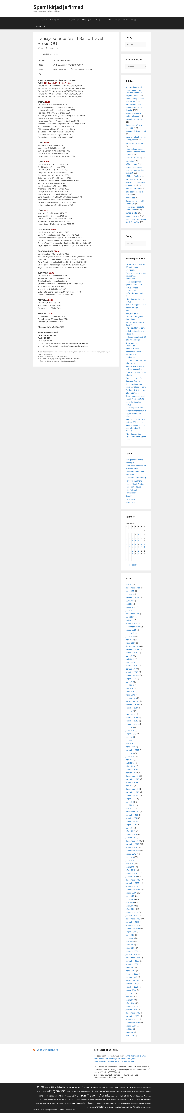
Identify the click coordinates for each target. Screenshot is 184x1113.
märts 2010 (130, 870)
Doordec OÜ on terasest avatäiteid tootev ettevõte (58, 361)
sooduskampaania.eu (99, 1104)
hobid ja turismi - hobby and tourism (87, 352)
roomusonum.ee (135, 1099)
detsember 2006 (133, 980)
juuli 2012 (130, 802)
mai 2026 (130, 584)
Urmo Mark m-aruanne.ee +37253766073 (132, 346)
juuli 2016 (130, 727)
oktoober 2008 (132, 925)
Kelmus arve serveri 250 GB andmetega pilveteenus (136, 267)
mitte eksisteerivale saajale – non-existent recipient (135, 170)
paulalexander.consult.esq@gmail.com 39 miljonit (136, 413)
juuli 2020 (130, 633)
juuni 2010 (130, 860)
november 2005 (132, 1016)
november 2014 (132, 750)
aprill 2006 (130, 1000)
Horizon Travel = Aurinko (92, 1095)
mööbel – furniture (133, 176)
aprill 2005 (130, 1032)
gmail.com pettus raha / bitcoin (52, 1096)
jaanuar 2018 (131, 698)
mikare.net (93, 1099)
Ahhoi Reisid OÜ (58, 1087)
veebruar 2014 (132, 769)
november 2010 (132, 844)
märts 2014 (130, 766)
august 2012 (131, 799)
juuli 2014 (130, 753)
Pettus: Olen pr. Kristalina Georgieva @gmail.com (134, 316)
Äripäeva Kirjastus (146, 1107)
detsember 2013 (133, 776)
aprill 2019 (130, 659)
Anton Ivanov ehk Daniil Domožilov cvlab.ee (116, 1087)
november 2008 (132, 922)
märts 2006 (131, 1003)
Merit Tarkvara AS (76, 1100)
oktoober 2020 (132, 623)
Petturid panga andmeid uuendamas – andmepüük (136, 276)
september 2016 (133, 724)
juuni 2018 (130, 685)
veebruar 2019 (132, 666)
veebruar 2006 (132, 1006)
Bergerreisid (57, 1091)
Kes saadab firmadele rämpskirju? (48, 20)
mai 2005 (130, 1029)
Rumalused (130, 198)
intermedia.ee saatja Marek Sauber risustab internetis (135, 152)
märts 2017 (130, 714)
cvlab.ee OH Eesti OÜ (84, 1091)
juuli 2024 (130, 591)
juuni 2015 (130, 740)
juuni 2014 (130, 757)
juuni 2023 (130, 601)
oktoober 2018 (132, 672)
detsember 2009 (133, 880)
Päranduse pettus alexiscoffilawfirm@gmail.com (136, 437)
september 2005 (133, 1023)
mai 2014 (129, 760)
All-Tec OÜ (79, 1087)
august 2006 (131, 990)
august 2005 (131, 1026)
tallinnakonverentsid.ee (133, 1103)
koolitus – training (133, 158)
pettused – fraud (133, 188)
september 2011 (132, 821)
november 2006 (132, 984)
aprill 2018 (130, 692)
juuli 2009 (130, 896)
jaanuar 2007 (131, 977)
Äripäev (136, 1107)
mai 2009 (130, 902)
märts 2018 (130, 695)
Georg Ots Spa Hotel (145, 1091)
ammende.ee (89, 1087)
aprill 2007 (130, 967)
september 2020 (133, 627)
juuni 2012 (130, 805)
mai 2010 (129, 864)
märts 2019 (130, 662)
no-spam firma (132, 179)
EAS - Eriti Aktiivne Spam (118, 1091)
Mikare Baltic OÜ (103, 1100)
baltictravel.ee (62, 356)
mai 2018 (129, 688)
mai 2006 (130, 997)
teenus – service (132, 216)
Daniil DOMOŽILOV (102, 1091)
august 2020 (131, 630)
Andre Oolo (98, 1087)
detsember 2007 (133, 958)
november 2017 (132, 705)
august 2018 (131, 679)
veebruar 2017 (132, 718)
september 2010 (133, 851)
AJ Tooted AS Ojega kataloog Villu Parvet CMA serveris (60, 359)
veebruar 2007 (132, 974)
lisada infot (130, 161)
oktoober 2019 (132, 653)
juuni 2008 (130, 938)
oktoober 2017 (132, 708)
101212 (40, 1087)
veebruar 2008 (132, 951)
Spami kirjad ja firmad (58, 7)
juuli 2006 (130, 993)
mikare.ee (86, 1099)
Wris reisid (108, 1107)
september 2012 (132, 795)
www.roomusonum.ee (122, 1107)
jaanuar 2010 (131, 877)
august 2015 (131, 734)
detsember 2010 (133, 841)
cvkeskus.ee (71, 1091)
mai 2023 (130, 604)
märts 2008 (131, 948)
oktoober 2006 (132, 987)
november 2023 (132, 597)
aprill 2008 (130, 945)
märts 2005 (131, 1036)
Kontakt (98, 20)
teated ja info (131, 213)
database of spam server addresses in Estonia (56, 352)
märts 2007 (131, 971)
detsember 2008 (133, 919)
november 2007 (132, 961)
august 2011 (131, 825)
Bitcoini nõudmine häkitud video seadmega (133, 354)
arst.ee (140, 1087)
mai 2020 (130, 640)
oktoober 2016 (132, 721)
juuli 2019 (130, 656)
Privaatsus (131, 499)
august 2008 (131, 932)
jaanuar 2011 (131, 838)
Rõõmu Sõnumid (50, 1103)
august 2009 (131, 893)
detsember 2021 (133, 614)
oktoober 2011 (132, 818)
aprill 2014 (130, 763)
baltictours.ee (147, 1087)
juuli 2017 (130, 711)
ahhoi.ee (47, 1087)
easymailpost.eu (132, 1091)
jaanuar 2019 (131, 669)
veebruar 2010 (132, 873)
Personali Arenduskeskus (118, 1099)
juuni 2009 (130, 899)
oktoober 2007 (132, 964)
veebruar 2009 (132, 912)
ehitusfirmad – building (135, 119)
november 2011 (132, 815)
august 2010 (131, 854)
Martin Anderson (60, 1099)
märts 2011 (130, 831)
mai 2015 (129, 744)
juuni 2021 (130, 617)
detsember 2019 (133, 646)
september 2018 (132, 675)
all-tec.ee (70, 1087)
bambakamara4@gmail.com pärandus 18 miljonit (136, 428)
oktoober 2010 (132, 847)
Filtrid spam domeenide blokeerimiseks (123, 20)
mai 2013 (129, 786)
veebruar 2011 (132, 834)
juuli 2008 (130, 935)
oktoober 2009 (132, 886)
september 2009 (133, 890)
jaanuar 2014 (131, 773)
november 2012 (132, 792)
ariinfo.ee (135, 1087)
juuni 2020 (130, 636)
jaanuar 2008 (131, 954)
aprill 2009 (130, 906)
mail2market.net (128, 1095)
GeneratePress (70, 1110)
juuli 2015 (130, 737)
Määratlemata (131, 164)
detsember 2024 (133, 588)
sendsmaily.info (80, 1103)
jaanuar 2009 (131, 915)
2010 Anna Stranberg (136, 478)
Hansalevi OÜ (70, 1096)
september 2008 (133, 928)
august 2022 (131, 607)
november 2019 (132, 649)
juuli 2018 (130, 682)
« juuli (128, 565)
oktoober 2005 (132, 1019)
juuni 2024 (130, 594)
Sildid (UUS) (40, 26)
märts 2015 (130, 747)
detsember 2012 (133, 789)
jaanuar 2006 (131, 1010)
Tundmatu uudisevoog (47, 1050)
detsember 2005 (133, 1013)
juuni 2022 (130, 610)
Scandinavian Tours (64, 1103)
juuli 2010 (130, 857)
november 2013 (132, 779)
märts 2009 (131, 909)
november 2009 (132, 883)
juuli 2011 (129, 828)
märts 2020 (131, 643)
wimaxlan (99, 1107)
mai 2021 (129, 620)
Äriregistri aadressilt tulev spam (79, 20)
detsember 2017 (133, 701)
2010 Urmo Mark (134, 481)
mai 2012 (129, 808)
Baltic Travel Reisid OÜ (48, 356)
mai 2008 (130, 941)
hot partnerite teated (134, 143)
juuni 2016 (130, 731)
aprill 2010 (130, 867)
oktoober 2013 (132, 782)
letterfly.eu (114, 1096)
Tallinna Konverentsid (117, 1103)
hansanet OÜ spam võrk (136, 131)
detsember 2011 (132, 812)
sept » (134, 565)
